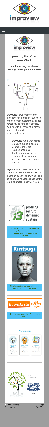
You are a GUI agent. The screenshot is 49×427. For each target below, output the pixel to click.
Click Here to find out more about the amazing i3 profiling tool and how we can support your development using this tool (24, 232)
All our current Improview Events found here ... (24, 315)
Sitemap (16, 405)
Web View (40, 407)
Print (9, 405)
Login (42, 405)
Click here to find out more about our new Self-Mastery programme (24, 287)
